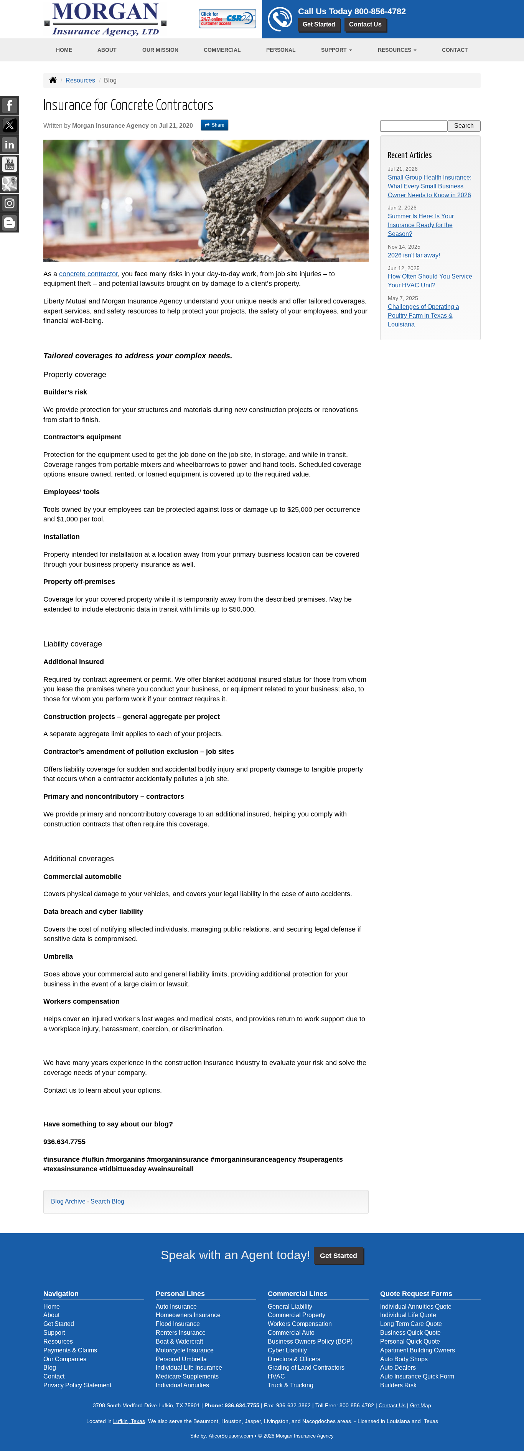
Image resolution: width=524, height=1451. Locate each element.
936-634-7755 (242, 1405)
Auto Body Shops (404, 1359)
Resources (80, 80)
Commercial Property (296, 1315)
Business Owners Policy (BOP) (310, 1341)
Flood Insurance (178, 1324)
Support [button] (334, 50)
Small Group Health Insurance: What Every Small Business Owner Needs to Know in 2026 (429, 186)
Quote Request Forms (416, 1294)
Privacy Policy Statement (77, 1385)
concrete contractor (88, 274)
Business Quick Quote (410, 1332)
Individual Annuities (182, 1385)
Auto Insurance (176, 1306)
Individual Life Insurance (189, 1367)
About (107, 50)
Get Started (319, 24)
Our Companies (64, 1359)
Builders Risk (398, 1385)
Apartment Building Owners (417, 1350)
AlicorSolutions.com (231, 1436)
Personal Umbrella (181, 1359)
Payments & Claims (70, 1350)
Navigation (61, 1294)
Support (54, 1332)
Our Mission (160, 50)
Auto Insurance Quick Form (417, 1376)
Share (218, 125)
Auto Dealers (398, 1367)
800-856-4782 (380, 11)
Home (64, 50)
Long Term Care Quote (411, 1324)
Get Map (420, 1405)
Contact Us (365, 24)
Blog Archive (68, 1201)
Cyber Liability (287, 1350)
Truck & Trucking (290, 1385)
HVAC (276, 1376)
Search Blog (107, 1201)
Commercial (222, 50)
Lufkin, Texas (129, 1421)
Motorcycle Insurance (185, 1350)
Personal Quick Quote (410, 1341)
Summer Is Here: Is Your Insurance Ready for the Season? (421, 225)
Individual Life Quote (408, 1315)
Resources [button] (395, 50)
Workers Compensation (300, 1324)
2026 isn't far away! (414, 255)
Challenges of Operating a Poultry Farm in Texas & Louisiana (423, 315)
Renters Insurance (181, 1332)
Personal (281, 50)
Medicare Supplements (187, 1376)
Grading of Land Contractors (306, 1367)
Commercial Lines (297, 1294)
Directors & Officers (294, 1359)
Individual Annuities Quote (415, 1306)
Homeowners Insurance (188, 1315)
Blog (49, 1367)
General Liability (290, 1306)
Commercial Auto (291, 1332)
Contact (455, 50)
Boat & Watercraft (179, 1341)
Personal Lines (180, 1294)
